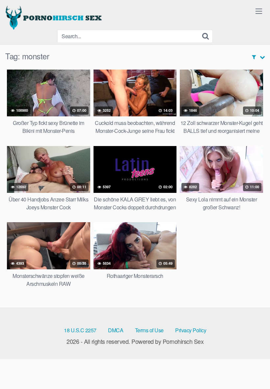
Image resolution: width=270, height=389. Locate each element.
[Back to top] (252, 368)
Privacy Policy (190, 330)
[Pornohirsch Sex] (54, 17)
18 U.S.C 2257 (80, 330)
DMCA (115, 330)
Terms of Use (149, 330)
